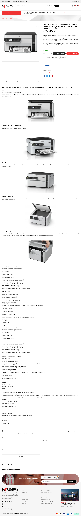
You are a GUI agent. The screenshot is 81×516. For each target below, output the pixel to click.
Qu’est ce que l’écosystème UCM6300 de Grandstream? (68, 504)
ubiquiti (30, 7)
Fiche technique (27, 82)
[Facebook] (44, 76)
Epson (48, 73)
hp (47, 7)
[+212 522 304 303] (2, 502)
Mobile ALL (17, 513)
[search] (56, 6)
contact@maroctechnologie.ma (20, 1)
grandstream (25, 7)
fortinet (40, 7)
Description (5, 82)
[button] (78, 6)
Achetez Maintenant (72, 53)
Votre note (4, 435)
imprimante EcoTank (17, 233)
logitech (44, 7)
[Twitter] (47, 76)
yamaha (24, 9)
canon (50, 7)
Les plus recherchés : (18, 7)
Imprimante (54, 35)
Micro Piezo (73, 94)
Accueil (3, 17)
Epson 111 (17, 92)
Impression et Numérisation (11, 17)
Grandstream (64, 502)
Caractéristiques (15, 82)
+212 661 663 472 (8, 504)
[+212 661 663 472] (2, 504)
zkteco (34, 7)
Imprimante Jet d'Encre (27, 17)
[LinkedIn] (50, 76)
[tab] (5, 82)
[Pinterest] (52, 76)
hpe (37, 7)
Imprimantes (19, 17)
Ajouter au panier (60, 53)
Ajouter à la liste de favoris (52, 57)
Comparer (64, 57)
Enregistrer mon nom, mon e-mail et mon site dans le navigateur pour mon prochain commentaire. (18, 451)
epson (54, 7)
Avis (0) (37, 82)
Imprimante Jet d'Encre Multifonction (38, 17)
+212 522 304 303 (8, 501)
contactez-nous (6, 1)
